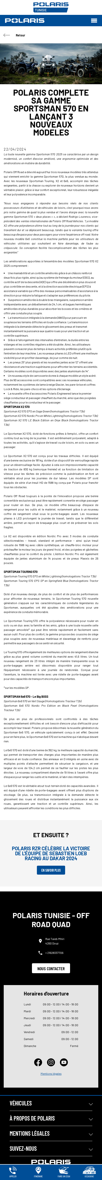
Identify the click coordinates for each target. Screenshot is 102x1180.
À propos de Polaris (32, 1118)
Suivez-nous (23, 1148)
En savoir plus (51, 870)
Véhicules (21, 1103)
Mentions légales (51, 1073)
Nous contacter (51, 968)
